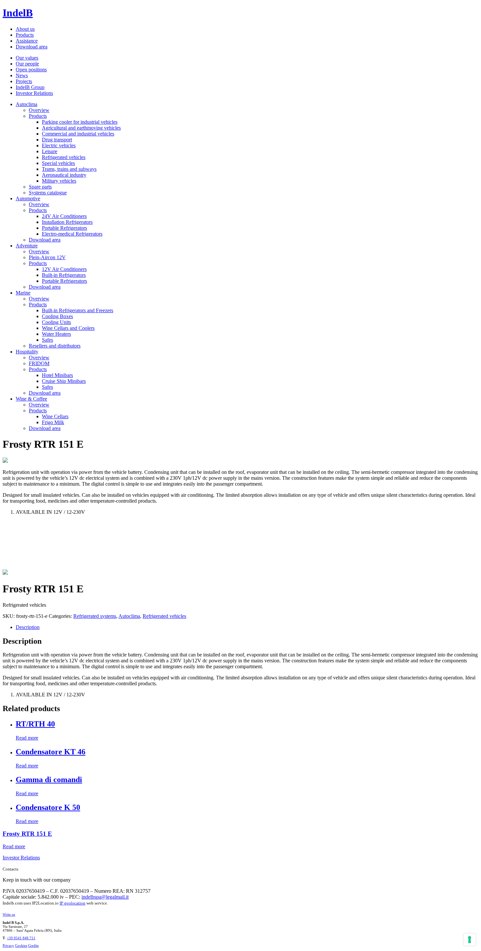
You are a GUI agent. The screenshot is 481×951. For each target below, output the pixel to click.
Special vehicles (58, 163)
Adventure (27, 245)
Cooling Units (56, 322)
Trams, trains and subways (69, 169)
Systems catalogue (48, 192)
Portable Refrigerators (64, 228)
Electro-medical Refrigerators (72, 234)
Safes (47, 340)
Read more (27, 738)
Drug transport (57, 139)
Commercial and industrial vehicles (78, 133)
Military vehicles (59, 181)
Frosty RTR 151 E (27, 833)
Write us (9, 914)
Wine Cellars (55, 416)
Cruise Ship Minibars (64, 381)
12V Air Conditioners (64, 269)
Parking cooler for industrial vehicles (79, 122)
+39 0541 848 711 (21, 938)
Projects (24, 81)
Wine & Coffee (31, 399)
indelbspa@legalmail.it (105, 897)
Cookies (21, 945)
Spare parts (40, 186)
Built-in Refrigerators (64, 275)
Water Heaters (56, 334)
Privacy (8, 945)
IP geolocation (72, 903)
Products (25, 35)
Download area (31, 46)
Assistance (27, 41)
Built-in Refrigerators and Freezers (77, 310)
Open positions (31, 69)
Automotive (28, 198)
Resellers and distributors (54, 346)
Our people (27, 63)
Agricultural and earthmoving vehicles (81, 128)
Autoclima (26, 104)
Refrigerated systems (94, 616)
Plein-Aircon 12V (47, 257)
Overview (39, 110)
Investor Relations (34, 93)
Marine (23, 293)
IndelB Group (30, 87)
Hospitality (27, 351)
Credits (33, 945)
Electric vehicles (59, 145)
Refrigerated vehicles (63, 157)
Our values (27, 58)
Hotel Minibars (57, 375)
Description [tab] (28, 627)
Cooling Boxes (57, 316)
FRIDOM (39, 363)
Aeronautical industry (64, 175)
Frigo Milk (53, 422)
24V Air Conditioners (64, 216)
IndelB (18, 13)
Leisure (49, 151)
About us (25, 29)
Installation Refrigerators (67, 222)
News (22, 75)
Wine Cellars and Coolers (68, 328)
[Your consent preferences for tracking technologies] (469, 939)
